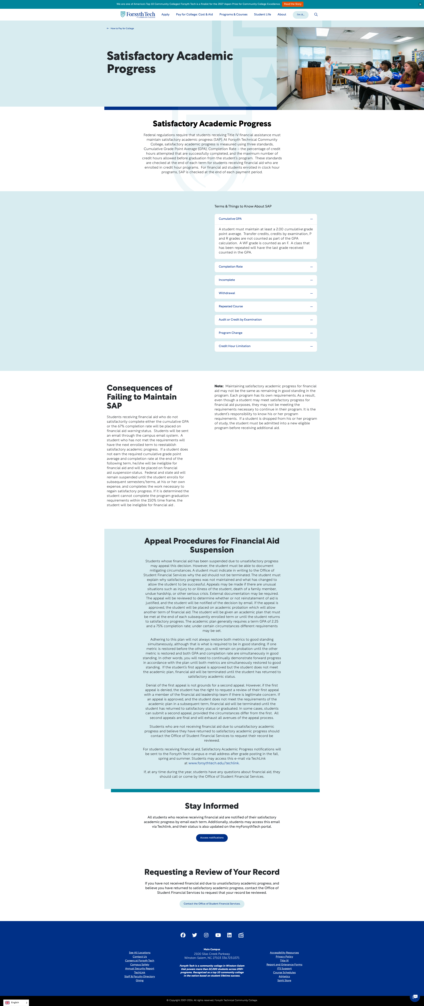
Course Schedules (284, 972)
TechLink (139, 972)
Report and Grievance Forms (284, 964)
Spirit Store (284, 980)
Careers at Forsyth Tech (139, 960)
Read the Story (292, 4)
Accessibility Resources (284, 953)
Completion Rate (231, 266)
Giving (140, 980)
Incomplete (227, 280)
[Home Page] (138, 15)
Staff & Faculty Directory (139, 976)
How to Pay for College (122, 28)
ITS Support (284, 968)
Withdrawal (227, 293)
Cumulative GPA (230, 219)
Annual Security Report (139, 968)
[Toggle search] (316, 14)
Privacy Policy (284, 957)
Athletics (284, 976)
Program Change (230, 333)
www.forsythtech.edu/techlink (213, 763)
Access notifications (212, 838)
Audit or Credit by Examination (240, 319)
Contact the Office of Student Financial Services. (212, 904)
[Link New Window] (183, 935)
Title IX (284, 960)
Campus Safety (139, 964)
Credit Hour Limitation (235, 346)
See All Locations (139, 953)
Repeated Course (231, 306)
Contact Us (140, 957)
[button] (300, 14)
